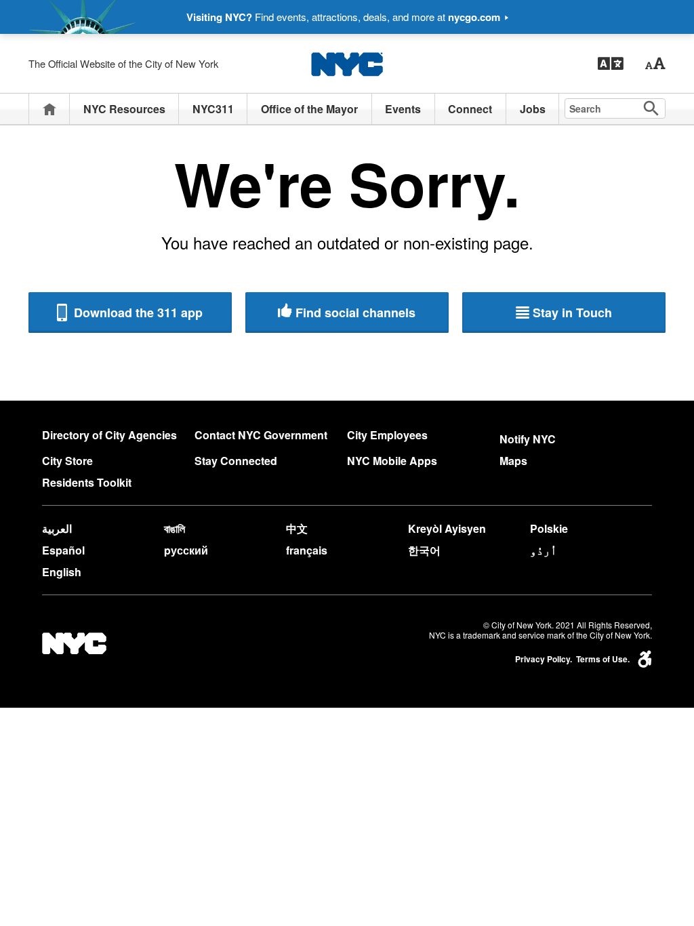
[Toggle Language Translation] (610, 64)
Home (49, 109)
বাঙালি (174, 528)
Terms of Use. (603, 659)
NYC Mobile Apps (392, 460)
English (61, 572)
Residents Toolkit (86, 482)
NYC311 (213, 109)
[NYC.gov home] (347, 63)
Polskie (549, 528)
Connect (470, 109)
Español (63, 550)
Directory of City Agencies (109, 435)
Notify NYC (527, 439)
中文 (297, 528)
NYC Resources (124, 109)
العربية (57, 528)
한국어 (424, 550)
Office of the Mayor (309, 109)
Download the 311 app (136, 312)
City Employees (387, 435)
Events (403, 109)
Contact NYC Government (261, 435)
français (306, 550)
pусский (186, 550)
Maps (513, 460)
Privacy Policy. (543, 659)
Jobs (533, 109)
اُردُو (543, 550)
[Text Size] (655, 64)
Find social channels (355, 312)
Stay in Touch (572, 312)
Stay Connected (236, 460)
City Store (67, 460)
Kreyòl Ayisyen (447, 528)
